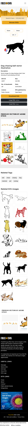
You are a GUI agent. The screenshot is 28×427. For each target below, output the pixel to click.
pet (10, 181)
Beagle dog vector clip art (21, 229)
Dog (20, 177)
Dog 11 (4, 272)
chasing (14, 177)
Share (8, 30)
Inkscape (3, 365)
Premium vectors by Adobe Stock (13, 115)
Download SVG (14, 96)
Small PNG (14, 104)
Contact (3, 384)
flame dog (19, 216)
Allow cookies (16, 425)
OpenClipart (18, 92)
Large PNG (14, 100)
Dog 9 (4, 258)
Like (14, 34)
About (2, 382)
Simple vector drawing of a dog (21, 200)
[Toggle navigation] (25, 3)
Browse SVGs (14, 22)
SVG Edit (3, 369)
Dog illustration (6, 244)
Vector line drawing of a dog (7, 200)
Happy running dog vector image (21, 284)
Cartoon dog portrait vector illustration (7, 228)
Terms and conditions (11, 417)
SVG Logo (3, 373)
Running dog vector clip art (7, 299)
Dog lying (19, 244)
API (5, 417)
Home (2, 380)
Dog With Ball (6, 286)
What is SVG (4, 367)
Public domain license (7, 386)
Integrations (4, 388)
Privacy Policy (21, 417)
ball (3, 177)
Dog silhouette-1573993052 (21, 271)
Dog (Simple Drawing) (7, 215)
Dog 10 (18, 258)
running (16, 181)
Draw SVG (4, 371)
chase (8, 177)
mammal (4, 181)
